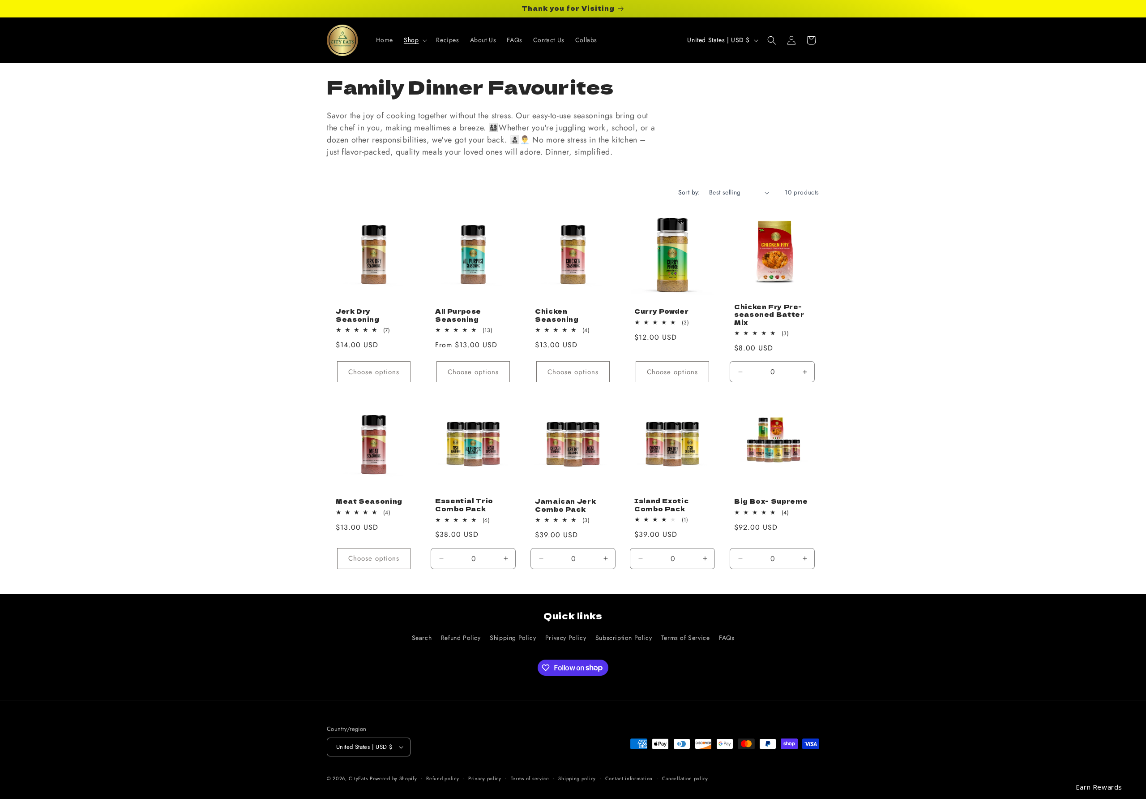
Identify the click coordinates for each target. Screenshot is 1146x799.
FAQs (726, 637)
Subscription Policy (623, 637)
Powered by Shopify (393, 778)
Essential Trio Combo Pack (464, 505)
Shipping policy (577, 778)
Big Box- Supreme (771, 502)
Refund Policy (461, 637)
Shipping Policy (513, 637)
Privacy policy (484, 778)
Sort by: (689, 192)
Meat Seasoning (369, 502)
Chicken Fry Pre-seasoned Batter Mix (769, 315)
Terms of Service (685, 637)
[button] (414, 39)
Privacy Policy (565, 637)
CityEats (358, 778)
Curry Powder (661, 311)
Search (422, 637)
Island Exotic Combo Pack (661, 505)
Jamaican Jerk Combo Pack (565, 505)
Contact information (629, 778)
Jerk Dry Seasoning (358, 315)
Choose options (373, 372)
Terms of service (530, 778)
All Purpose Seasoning (458, 315)
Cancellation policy (685, 778)
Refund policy (442, 778)
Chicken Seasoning (557, 315)
